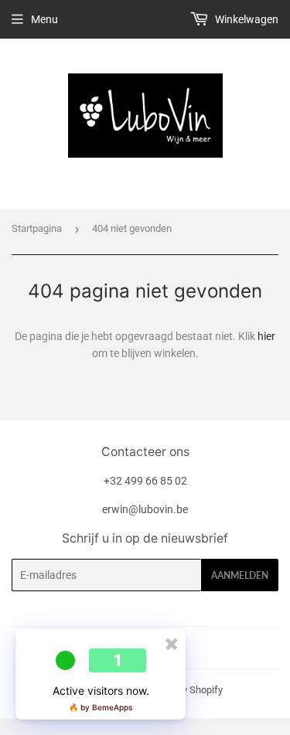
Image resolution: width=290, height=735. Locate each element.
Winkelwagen (245, 19)
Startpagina (37, 228)
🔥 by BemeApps (100, 707)
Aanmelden (239, 575)
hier (266, 336)
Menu (44, 19)
